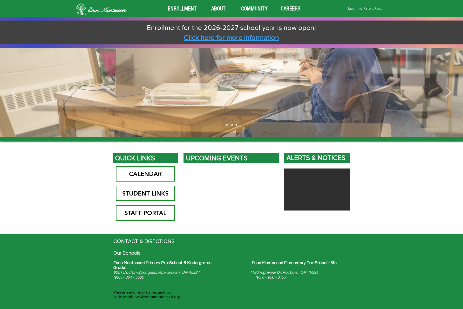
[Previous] (14, 92)
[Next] (448, 92)
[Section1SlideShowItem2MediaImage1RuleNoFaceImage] (232, 125)
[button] (182, 8)
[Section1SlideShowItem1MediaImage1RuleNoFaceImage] (227, 125)
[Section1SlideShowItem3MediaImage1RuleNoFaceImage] (236, 125)
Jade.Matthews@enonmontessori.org (146, 296)
